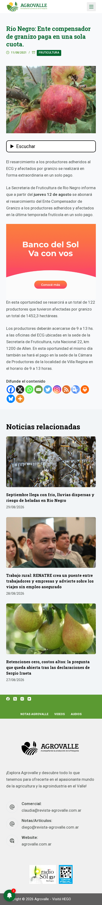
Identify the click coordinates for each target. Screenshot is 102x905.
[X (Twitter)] (15, 699)
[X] (20, 389)
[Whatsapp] (29, 389)
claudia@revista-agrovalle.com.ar (51, 810)
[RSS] (66, 389)
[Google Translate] (75, 389)
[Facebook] (11, 389)
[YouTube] (29, 699)
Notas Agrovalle (34, 714)
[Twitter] (48, 389)
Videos (59, 714)
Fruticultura (49, 52)
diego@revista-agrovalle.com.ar (50, 827)
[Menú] (91, 6)
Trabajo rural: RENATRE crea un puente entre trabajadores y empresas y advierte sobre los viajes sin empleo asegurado (50, 581)
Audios (76, 714)
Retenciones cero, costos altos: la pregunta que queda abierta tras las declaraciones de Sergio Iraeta (48, 667)
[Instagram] (57, 389)
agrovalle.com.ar (36, 844)
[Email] (38, 389)
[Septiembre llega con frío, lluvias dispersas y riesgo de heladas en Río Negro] (51, 461)
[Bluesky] (11, 399)
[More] (20, 399)
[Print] (85, 389)
